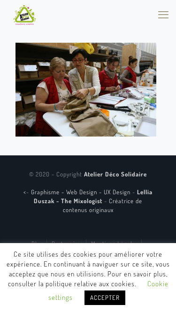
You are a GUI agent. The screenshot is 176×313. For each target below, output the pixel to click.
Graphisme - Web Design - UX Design (81, 192)
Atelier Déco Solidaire (115, 174)
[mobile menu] (163, 14)
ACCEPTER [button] (105, 297)
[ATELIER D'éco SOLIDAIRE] (24, 14)
